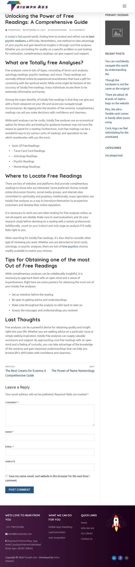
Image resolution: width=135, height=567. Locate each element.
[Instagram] (126, 558)
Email (9, 446)
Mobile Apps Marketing (60, 527)
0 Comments (78, 30)
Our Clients (87, 533)
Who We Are (87, 528)
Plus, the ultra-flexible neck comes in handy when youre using (117, 116)
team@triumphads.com (20, 534)
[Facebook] (120, 558)
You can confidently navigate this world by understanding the (117, 68)
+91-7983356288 (14, 527)
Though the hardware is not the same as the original (117, 84)
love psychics (70, 246)
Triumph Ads (30, 557)
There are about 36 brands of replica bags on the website (117, 99)
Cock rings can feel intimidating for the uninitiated (116, 132)
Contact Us (86, 539)
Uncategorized (58, 30)
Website (10, 461)
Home (84, 522)
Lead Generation (57, 532)
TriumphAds (13, 30)
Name (9, 432)
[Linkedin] (114, 558)
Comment (12, 402)
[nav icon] (124, 6)
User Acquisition (57, 537)
